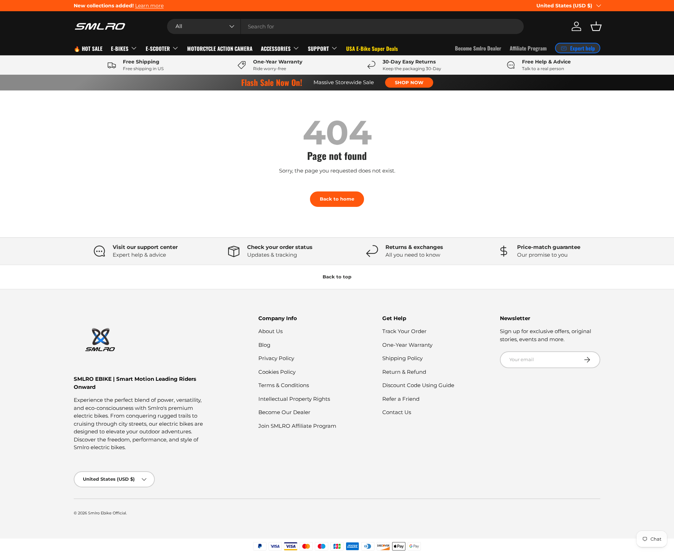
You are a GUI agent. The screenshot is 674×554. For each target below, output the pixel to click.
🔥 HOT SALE (88, 48)
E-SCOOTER (158, 48)
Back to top (337, 276)
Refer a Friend (400, 399)
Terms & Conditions (283, 385)
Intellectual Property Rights (294, 399)
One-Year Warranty (407, 345)
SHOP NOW (409, 82)
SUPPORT (318, 48)
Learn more (149, 5)
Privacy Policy (276, 358)
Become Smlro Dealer (478, 48)
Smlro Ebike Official (107, 513)
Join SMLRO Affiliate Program (297, 426)
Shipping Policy (402, 358)
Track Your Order (404, 331)
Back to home (337, 199)
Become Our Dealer (284, 412)
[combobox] (345, 26)
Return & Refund (404, 372)
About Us (270, 331)
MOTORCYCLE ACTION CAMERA (219, 48)
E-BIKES (119, 48)
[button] (596, 26)
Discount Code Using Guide (418, 385)
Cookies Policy (277, 372)
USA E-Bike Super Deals (372, 48)
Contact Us (396, 412)
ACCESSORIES (276, 48)
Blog (264, 345)
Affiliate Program (528, 48)
